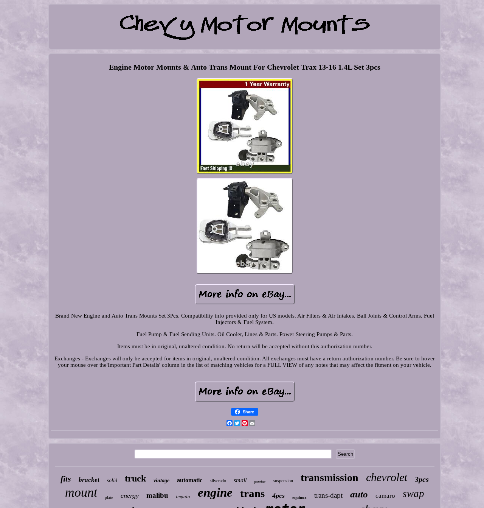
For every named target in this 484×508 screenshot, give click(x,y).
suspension (283, 480)
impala (183, 496)
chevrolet (386, 477)
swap (413, 493)
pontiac (259, 482)
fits (65, 478)
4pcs (278, 495)
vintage (161, 480)
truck (135, 478)
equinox (299, 497)
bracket (89, 479)
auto (359, 494)
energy (130, 495)
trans (252, 493)
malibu (157, 495)
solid (112, 480)
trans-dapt (328, 495)
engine (215, 492)
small (240, 480)
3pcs (422, 479)
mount (81, 492)
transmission (329, 477)
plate (109, 497)
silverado (218, 480)
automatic (189, 480)
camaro (385, 495)
